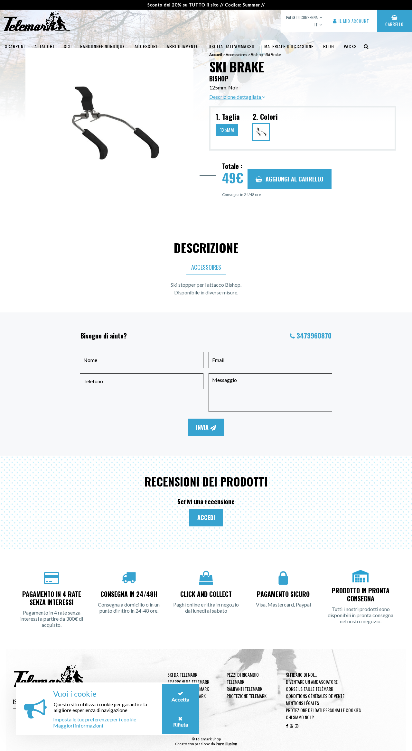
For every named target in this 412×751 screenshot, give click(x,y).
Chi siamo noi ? (300, 717)
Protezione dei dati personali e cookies (323, 710)
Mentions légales (302, 703)
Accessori (146, 46)
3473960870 (314, 335)
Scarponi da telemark (188, 681)
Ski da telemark (182, 674)
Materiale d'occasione (289, 46)
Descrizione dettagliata (235, 97)
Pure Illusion (226, 743)
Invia (203, 427)
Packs (350, 46)
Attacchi (44, 46)
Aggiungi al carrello (294, 179)
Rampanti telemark (244, 688)
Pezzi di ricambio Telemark (243, 678)
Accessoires (206, 267)
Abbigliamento (183, 46)
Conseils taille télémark (309, 688)
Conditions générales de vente (315, 695)
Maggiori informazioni (78, 725)
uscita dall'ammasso (232, 46)
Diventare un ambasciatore (312, 681)
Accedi (206, 517)
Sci (67, 46)
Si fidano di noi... (301, 674)
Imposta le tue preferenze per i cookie (94, 719)
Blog (328, 46)
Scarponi (15, 46)
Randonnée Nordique (102, 46)
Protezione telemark (247, 695)
